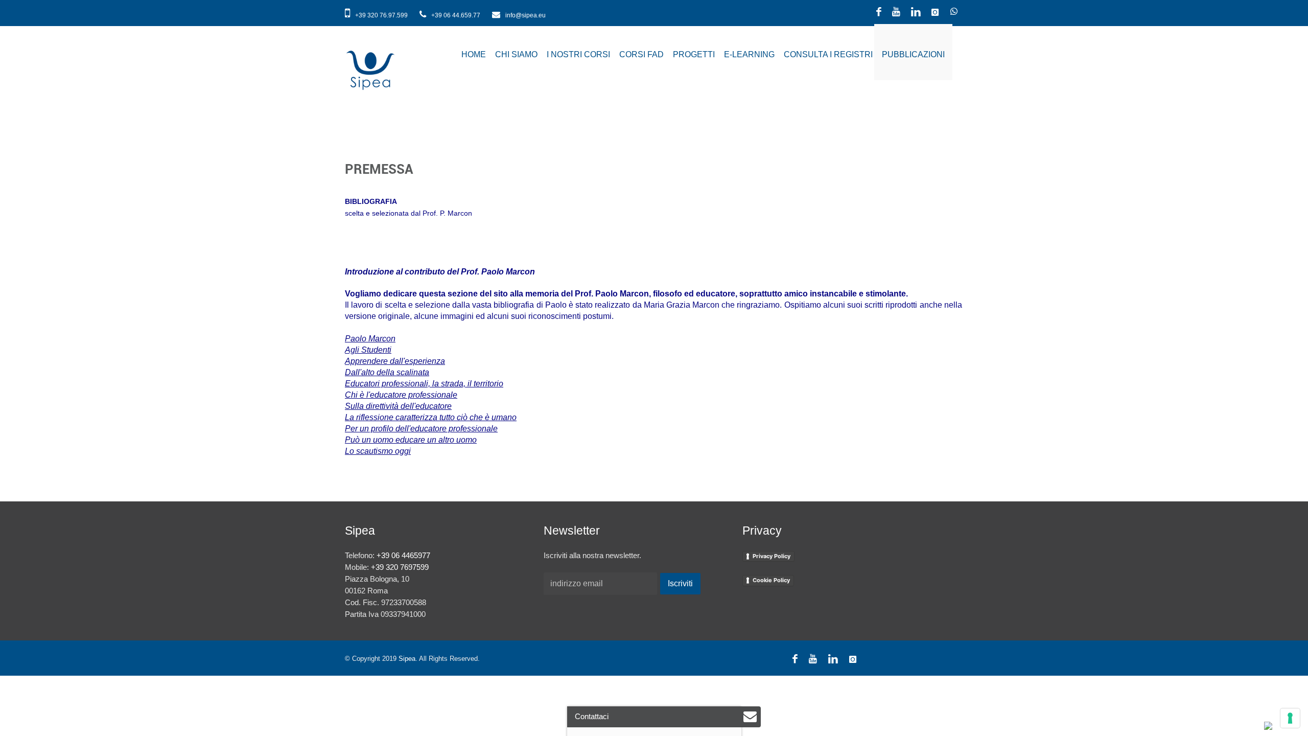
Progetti (694, 54)
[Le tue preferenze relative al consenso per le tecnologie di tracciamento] (1290, 718)
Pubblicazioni (913, 54)
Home (473, 54)
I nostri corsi (578, 54)
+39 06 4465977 (403, 555)
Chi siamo (516, 54)
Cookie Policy (771, 580)
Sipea (407, 658)
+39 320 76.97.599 (381, 15)
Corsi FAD (641, 54)
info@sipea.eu (525, 15)
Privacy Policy (771, 556)
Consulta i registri (828, 54)
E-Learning (749, 54)
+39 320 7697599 (400, 567)
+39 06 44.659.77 (456, 15)
